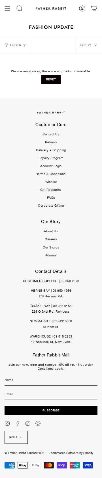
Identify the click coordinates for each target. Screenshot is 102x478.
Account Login (51, 166)
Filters (15, 45)
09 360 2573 (70, 281)
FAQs (51, 197)
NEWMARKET (40, 321)
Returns (51, 142)
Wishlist (51, 181)
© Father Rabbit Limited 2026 (24, 453)
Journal (51, 255)
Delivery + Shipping (51, 150)
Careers (51, 239)
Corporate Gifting (51, 205)
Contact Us (51, 134)
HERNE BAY (40, 290)
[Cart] (94, 8)
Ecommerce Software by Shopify (71, 453)
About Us (51, 231)
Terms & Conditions (51, 174)
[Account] (82, 8)
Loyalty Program (51, 158)
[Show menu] (7, 8)
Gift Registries (51, 189)
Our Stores (51, 247)
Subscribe (51, 410)
